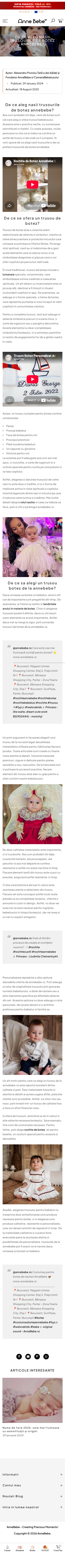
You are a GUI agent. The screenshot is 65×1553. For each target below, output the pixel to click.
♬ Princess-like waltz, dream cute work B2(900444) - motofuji (35, 711)
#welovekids (33, 707)
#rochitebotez (47, 698)
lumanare (8, 274)
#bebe (34, 1326)
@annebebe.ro (22, 647)
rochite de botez (34, 1129)
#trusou (52, 702)
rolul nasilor (27, 502)
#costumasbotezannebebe (30, 1322)
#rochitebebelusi (24, 702)
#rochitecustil (22, 951)
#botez (39, 1317)
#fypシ (19, 707)
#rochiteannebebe (25, 698)
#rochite (41, 702)
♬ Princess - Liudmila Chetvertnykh (35, 956)
